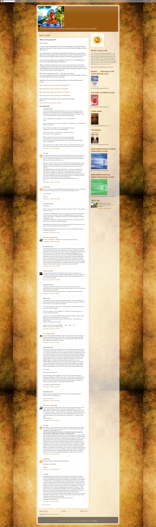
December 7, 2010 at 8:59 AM (51, 501)
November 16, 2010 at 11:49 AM (51, 279)
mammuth (83, 520)
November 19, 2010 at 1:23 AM (51, 342)
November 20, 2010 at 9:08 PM (51, 454)
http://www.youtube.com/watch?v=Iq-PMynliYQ (55, 88)
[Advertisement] (98, 218)
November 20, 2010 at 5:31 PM (51, 420)
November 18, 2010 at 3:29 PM (51, 328)
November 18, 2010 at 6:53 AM (51, 293)
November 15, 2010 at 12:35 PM (51, 266)
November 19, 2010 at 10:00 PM (51, 400)
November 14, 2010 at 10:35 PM (51, 182)
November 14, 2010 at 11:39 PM (51, 199)
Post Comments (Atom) (52, 514)
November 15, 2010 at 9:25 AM (51, 232)
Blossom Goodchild (48, 237)
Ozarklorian (46, 271)
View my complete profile (104, 208)
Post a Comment (46, 504)
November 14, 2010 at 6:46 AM (51, 148)
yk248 (44, 187)
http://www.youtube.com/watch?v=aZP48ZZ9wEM (56, 95)
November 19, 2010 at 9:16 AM (51, 386)
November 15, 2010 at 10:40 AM (51, 241)
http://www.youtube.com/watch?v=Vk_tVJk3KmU (56, 92)
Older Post (83, 511)
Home (64, 511)
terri (44, 474)
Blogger (95, 520)
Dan (44, 153)
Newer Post (43, 511)
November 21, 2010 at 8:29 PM (51, 469)
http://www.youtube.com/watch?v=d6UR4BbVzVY (56, 85)
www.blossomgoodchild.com (103, 64)
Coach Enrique (47, 333)
